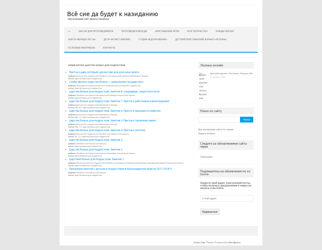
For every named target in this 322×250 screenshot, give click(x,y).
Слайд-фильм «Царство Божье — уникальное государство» (106, 81)
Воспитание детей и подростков (90, 163)
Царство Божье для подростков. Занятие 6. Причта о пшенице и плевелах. (115, 110)
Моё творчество (197, 31)
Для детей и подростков (87, 76)
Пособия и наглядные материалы (114, 76)
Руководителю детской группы (90, 86)
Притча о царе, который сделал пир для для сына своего (104, 72)
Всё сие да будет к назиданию (112, 13)
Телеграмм (206, 156)
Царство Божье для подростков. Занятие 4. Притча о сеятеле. (107, 130)
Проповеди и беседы (134, 31)
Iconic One (199, 242)
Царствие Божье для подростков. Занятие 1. (96, 159)
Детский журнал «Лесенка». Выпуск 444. (231, 73)
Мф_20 (78, 108)
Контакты (109, 47)
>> (69, 31)
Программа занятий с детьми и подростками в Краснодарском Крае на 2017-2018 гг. (121, 168)
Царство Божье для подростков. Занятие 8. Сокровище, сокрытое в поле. (114, 91)
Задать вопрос (206, 133)
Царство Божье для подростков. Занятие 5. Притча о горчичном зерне (112, 120)
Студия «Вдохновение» (152, 39)
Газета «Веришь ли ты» (82, 39)
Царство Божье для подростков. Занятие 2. (96, 149)
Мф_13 (78, 117)
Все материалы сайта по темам (215, 129)
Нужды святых (225, 31)
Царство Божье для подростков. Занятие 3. (96, 139)
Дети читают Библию (117, 39)
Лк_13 (77, 137)
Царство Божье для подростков (88, 79)
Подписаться (209, 211)
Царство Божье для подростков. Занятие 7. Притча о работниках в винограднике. (119, 101)
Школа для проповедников (96, 31)
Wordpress (234, 242)
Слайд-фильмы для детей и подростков (123, 86)
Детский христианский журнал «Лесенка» (201, 39)
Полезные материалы (81, 47)
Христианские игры (167, 31)
